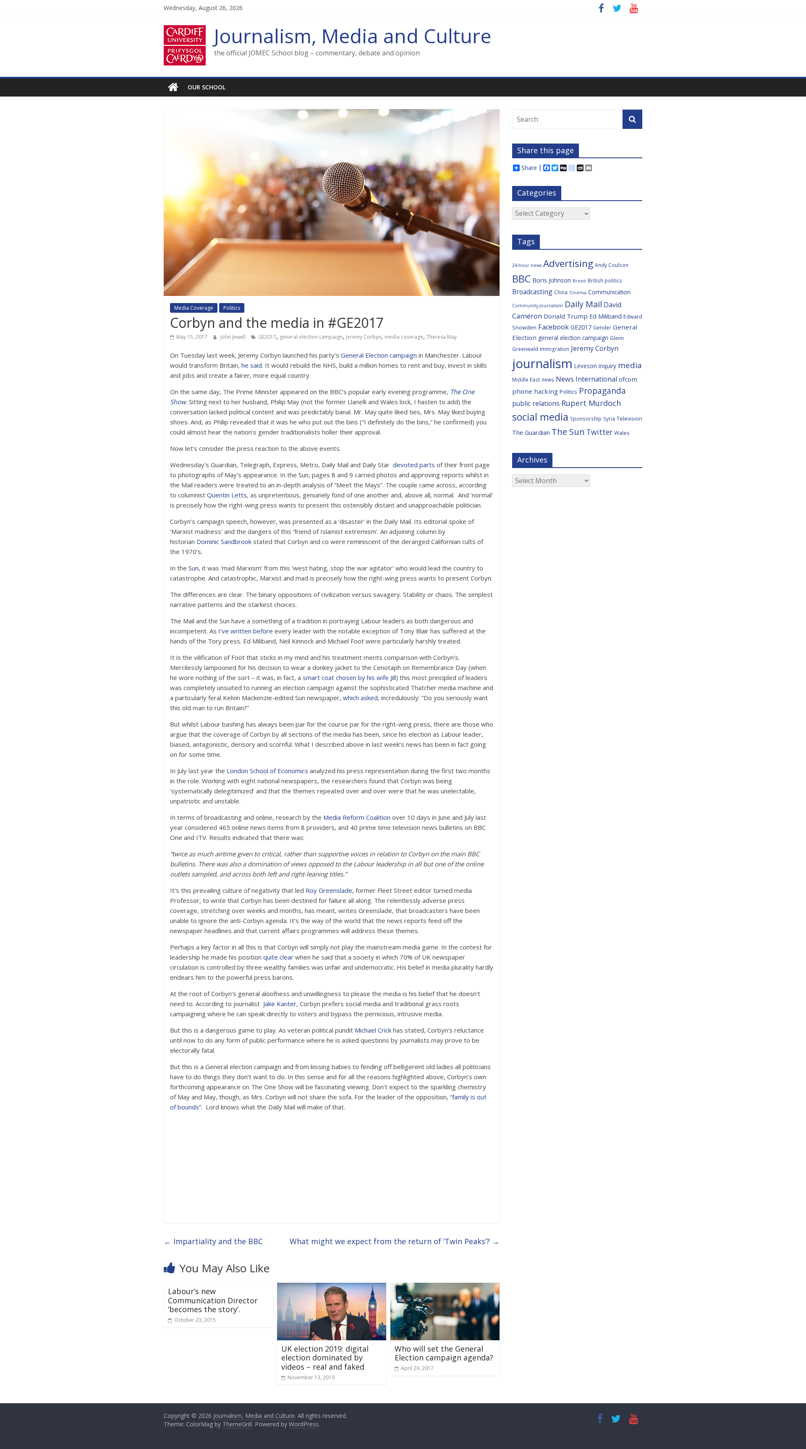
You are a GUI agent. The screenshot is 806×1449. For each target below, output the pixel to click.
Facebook (553, 327)
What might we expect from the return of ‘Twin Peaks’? (395, 1241)
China (561, 292)
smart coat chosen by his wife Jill (349, 677)
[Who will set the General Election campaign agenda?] (445, 1287)
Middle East (526, 379)
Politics (231, 307)
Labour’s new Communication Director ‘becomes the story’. (213, 1300)
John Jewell (233, 336)
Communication (609, 292)
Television (629, 418)
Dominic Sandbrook (223, 541)
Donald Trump (566, 316)
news (548, 379)
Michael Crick (373, 1030)
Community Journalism (537, 306)
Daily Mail (583, 304)
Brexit (579, 281)
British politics (605, 280)
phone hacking (535, 391)
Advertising (568, 263)
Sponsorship (586, 418)
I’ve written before (246, 631)
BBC (521, 278)
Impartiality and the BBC (213, 1241)
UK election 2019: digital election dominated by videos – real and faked (325, 1358)
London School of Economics (267, 770)
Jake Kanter (279, 1003)
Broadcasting (532, 291)
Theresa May (442, 336)
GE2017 (267, 336)
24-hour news (527, 265)
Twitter (599, 432)
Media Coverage (193, 307)
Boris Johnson (551, 280)
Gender (602, 327)
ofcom (628, 379)
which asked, (361, 697)
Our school (206, 87)
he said (251, 365)
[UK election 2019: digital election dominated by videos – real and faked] (331, 1287)
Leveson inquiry (595, 366)
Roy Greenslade (329, 890)
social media (540, 417)
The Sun (568, 431)
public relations (536, 403)
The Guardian (531, 433)
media (630, 365)
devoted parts (415, 464)
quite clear (277, 957)
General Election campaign (379, 355)
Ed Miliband (605, 316)
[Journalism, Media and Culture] (173, 87)
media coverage (404, 336)
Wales (622, 433)
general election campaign (311, 336)
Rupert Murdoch (591, 403)
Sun (193, 568)
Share (529, 168)
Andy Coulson (611, 265)
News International (586, 379)
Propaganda (602, 390)
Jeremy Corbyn (363, 336)
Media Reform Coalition (357, 817)
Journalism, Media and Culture (352, 36)
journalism (542, 363)
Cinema (577, 293)
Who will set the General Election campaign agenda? (444, 1353)
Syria (609, 418)
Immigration (554, 348)
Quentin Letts (227, 495)
